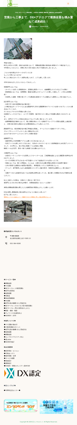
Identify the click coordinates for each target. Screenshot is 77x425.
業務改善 (46, 12)
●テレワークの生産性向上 (13, 313)
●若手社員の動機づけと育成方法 (15, 303)
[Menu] (68, 3)
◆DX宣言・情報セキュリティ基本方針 (17, 366)
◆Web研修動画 (9, 298)
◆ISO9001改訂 (9, 342)
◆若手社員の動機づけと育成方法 (15, 329)
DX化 (16, 12)
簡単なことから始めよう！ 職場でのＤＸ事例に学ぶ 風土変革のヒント (27, 197)
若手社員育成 (58, 12)
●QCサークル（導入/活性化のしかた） (17, 308)
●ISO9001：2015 (10, 315)
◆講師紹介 (7, 363)
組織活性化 (51, 12)
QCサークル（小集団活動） (26, 12)
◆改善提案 (7, 293)
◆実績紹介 (7, 361)
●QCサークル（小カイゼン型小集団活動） (18, 306)
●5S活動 (7, 301)
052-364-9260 (15, 243)
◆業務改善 (7, 283)
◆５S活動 (7, 286)
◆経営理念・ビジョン (11, 351)
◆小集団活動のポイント (12, 327)
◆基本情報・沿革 (10, 356)
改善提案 (40, 12)
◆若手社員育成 (9, 291)
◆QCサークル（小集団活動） (14, 288)
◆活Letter (7, 339)
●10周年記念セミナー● (12, 390)
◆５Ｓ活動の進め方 (10, 324)
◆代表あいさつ (9, 353)
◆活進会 (7, 296)
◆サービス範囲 (9, 358)
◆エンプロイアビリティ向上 (13, 337)
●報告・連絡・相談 (10, 310)
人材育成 (35, 12)
